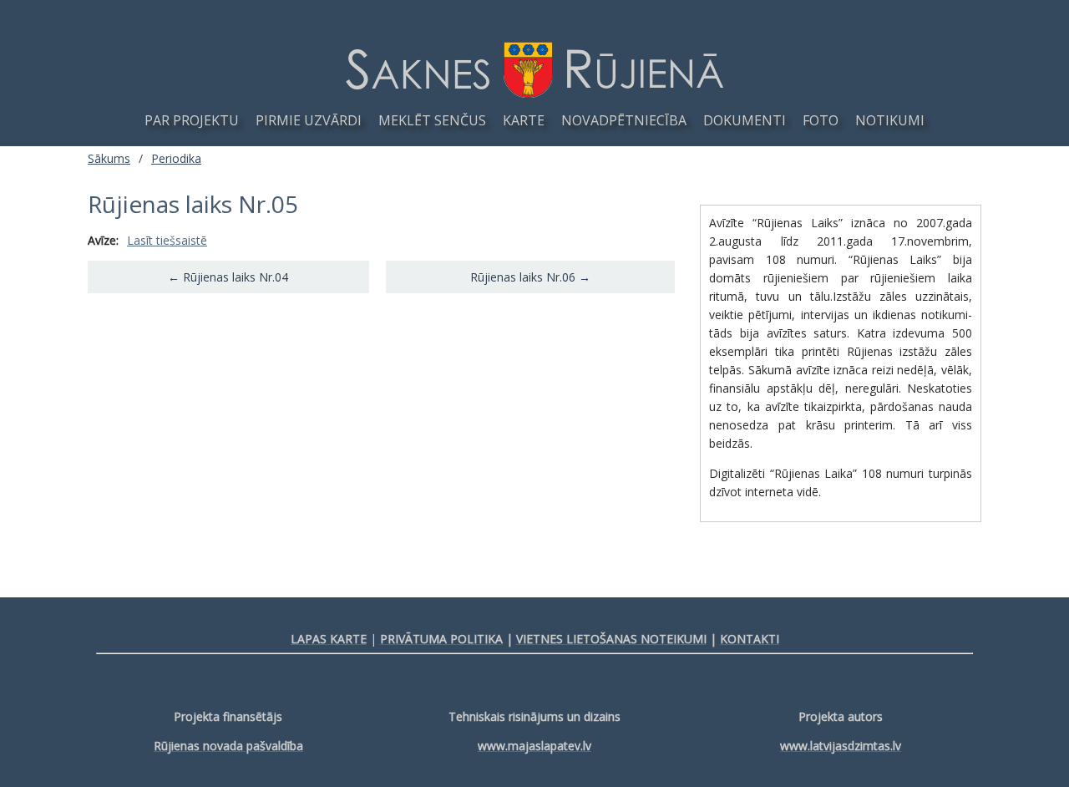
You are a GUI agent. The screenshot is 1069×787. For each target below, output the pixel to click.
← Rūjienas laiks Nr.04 (228, 277)
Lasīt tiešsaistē (167, 240)
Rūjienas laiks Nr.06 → (530, 277)
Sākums (109, 158)
